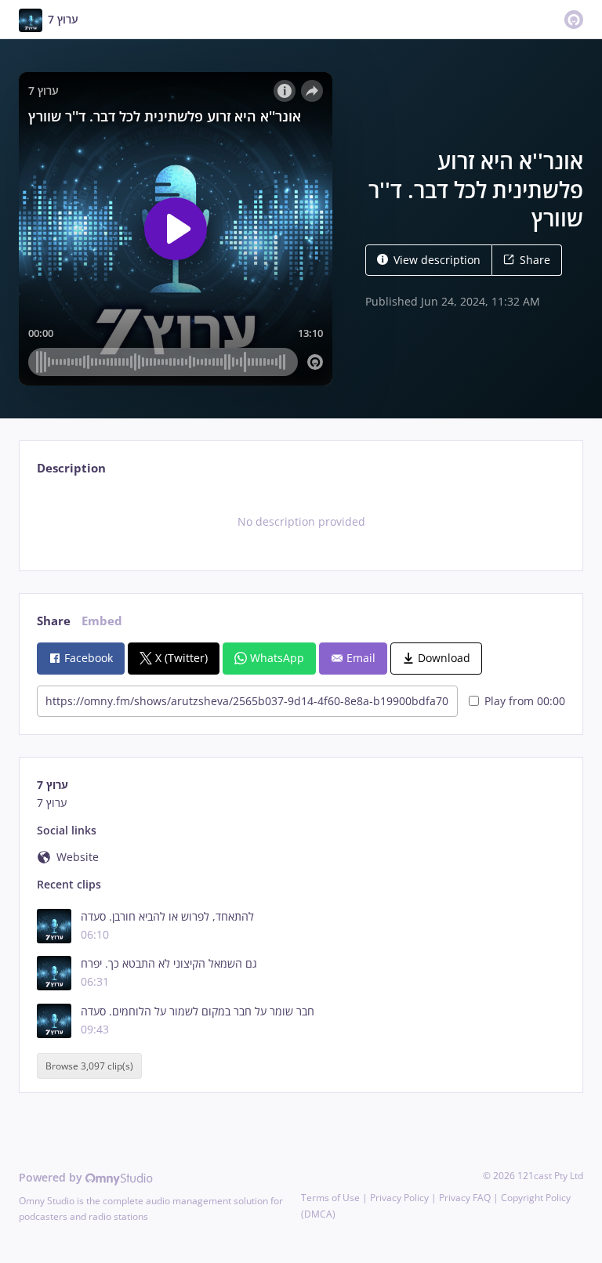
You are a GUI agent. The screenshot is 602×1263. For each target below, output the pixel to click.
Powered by (52, 1177)
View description (437, 259)
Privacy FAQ (465, 1197)
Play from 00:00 (524, 700)
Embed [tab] (102, 621)
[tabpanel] (300, 521)
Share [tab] (54, 621)
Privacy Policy (399, 1197)
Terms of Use (330, 1197)
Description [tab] (71, 468)
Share (535, 259)
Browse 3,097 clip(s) (89, 1066)
